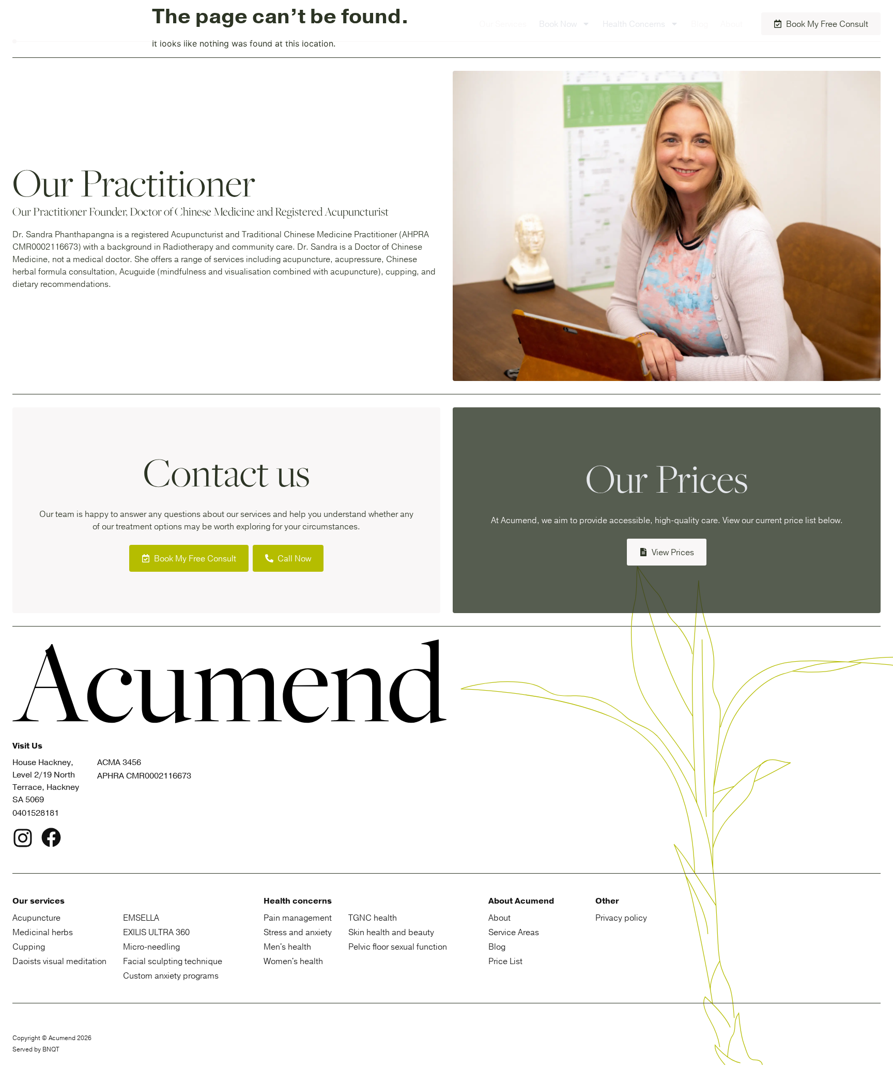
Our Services (503, 24)
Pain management (298, 917)
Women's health (293, 961)
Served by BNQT (35, 1049)
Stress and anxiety (298, 932)
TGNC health (372, 917)
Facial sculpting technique (172, 961)
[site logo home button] (74, 23)
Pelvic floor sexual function (397, 946)
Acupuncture (36, 917)
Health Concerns (634, 24)
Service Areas (513, 932)
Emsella (141, 917)
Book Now (558, 24)
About (731, 24)
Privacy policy (621, 917)
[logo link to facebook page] (51, 839)
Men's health (287, 946)
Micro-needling (151, 946)
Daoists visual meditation (59, 961)
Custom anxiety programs (171, 975)
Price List (505, 961)
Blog (699, 24)
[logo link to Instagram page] (22, 840)
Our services (38, 901)
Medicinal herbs (42, 932)
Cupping (28, 946)
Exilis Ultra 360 (156, 932)
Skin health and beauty (391, 932)
